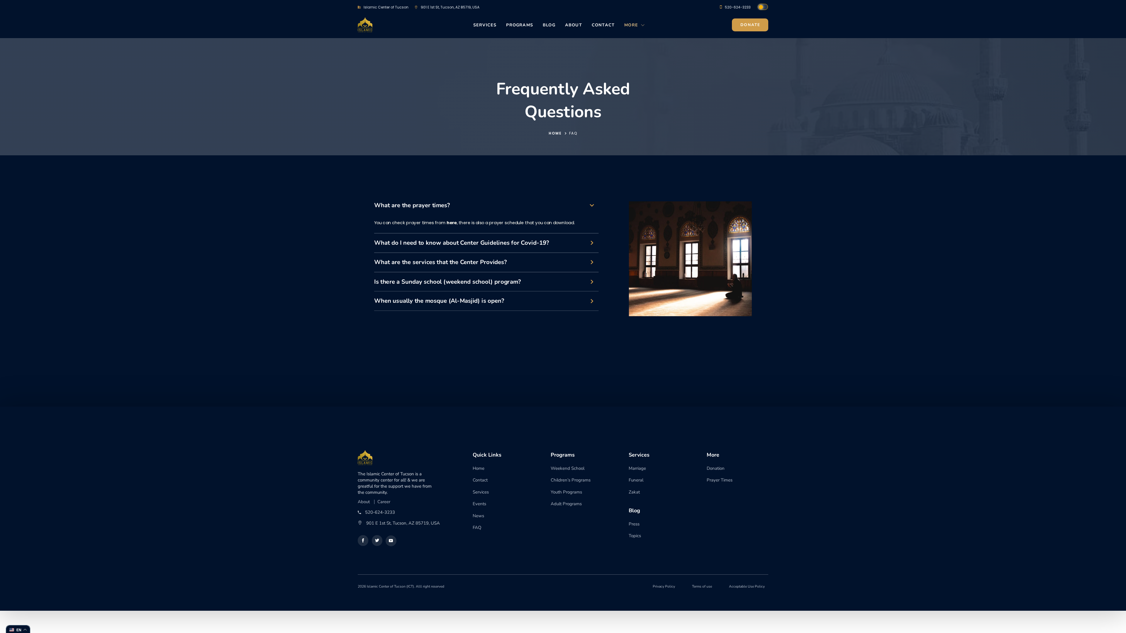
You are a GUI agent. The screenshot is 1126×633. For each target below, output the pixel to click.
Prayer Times (719, 480)
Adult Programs (566, 504)
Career (383, 502)
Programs (519, 25)
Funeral (636, 480)
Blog (549, 25)
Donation (716, 468)
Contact (603, 25)
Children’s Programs (571, 480)
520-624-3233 (738, 7)
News (478, 516)
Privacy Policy (664, 586)
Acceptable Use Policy (747, 586)
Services (485, 25)
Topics (635, 536)
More (631, 25)
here (452, 222)
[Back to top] (17, 615)
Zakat (634, 492)
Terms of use (702, 586)
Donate (750, 25)
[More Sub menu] (643, 26)
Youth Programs (566, 492)
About (573, 25)
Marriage (637, 468)
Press (634, 524)
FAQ (477, 527)
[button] (486, 208)
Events (479, 504)
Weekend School (567, 468)
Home (555, 133)
